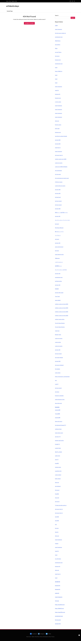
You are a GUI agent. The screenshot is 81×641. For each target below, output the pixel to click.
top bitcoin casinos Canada (61, 136)
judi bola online (58, 281)
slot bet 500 (57, 140)
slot (56, 380)
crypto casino (58, 101)
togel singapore (58, 29)
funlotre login (58, 467)
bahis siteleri (58, 478)
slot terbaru (57, 44)
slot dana (57, 391)
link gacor (57, 490)
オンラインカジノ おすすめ (61, 269)
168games (57, 258)
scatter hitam (58, 448)
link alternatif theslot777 (60, 425)
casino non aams (58, 162)
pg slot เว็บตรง (58, 52)
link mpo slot (58, 619)
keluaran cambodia (59, 395)
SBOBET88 (57, 581)
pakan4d (57, 593)
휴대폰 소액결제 (58, 452)
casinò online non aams (60, 185)
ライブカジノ (58, 235)
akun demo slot (58, 403)
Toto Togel (57, 296)
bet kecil (57, 224)
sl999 (56, 25)
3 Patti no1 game (58, 182)
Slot (16, 1)
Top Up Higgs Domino (60, 323)
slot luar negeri (58, 201)
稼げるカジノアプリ (59, 231)
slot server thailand (59, 365)
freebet (56, 543)
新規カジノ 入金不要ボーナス (61, 212)
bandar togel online (59, 440)
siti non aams (58, 174)
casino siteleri (58, 474)
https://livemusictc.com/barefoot (62, 376)
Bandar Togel (58, 334)
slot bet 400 (57, 189)
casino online (58, 342)
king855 (57, 463)
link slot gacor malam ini (60, 33)
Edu (10, 1)
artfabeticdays (12, 6)
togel (56, 67)
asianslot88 (57, 410)
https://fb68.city (58, 71)
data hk (56, 532)
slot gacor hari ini (59, 155)
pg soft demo (58, 558)
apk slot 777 (58, 436)
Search (56, 15)
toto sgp (57, 600)
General (13, 1)
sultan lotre (57, 455)
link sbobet (57, 369)
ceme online (57, 372)
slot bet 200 (57, 143)
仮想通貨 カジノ (58, 266)
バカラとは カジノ (59, 262)
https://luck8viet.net (60, 604)
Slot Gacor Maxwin (59, 227)
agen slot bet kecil (59, 246)
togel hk (57, 90)
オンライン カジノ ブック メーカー (62, 220)
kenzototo (57, 407)
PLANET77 (57, 444)
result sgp (57, 330)
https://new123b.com (60, 612)
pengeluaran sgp (58, 37)
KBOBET (57, 288)
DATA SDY (57, 128)
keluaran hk (57, 94)
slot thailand (58, 486)
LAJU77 (56, 384)
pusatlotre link (58, 471)
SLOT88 (57, 516)
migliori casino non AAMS (60, 159)
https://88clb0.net (59, 608)
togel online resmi (59, 432)
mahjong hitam (58, 429)
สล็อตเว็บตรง (57, 40)
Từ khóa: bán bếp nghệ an (60, 505)
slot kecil (57, 239)
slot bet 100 (57, 216)
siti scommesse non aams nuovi (62, 178)
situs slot (57, 497)
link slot (57, 528)
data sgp (57, 121)
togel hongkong (58, 105)
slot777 (56, 459)
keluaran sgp (58, 98)
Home (7, 1)
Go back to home (29, 23)
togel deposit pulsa (59, 254)
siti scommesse (58, 170)
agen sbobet (58, 300)
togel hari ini (57, 147)
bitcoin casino (58, 124)
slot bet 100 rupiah (59, 292)
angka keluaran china (59, 399)
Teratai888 (57, 413)
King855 (57, 494)
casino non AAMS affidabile (61, 166)
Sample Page (10, 11)
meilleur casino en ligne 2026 (61, 304)
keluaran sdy (58, 59)
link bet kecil (58, 197)
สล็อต (56, 48)
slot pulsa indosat (59, 357)
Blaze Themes (51, 636)
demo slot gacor (58, 421)
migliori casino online (59, 319)
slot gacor (57, 56)
